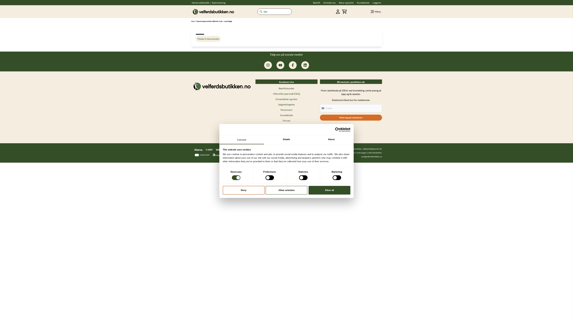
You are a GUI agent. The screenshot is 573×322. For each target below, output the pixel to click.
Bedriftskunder (286, 88)
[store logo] (213, 11)
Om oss (286, 120)
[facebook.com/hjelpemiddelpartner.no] (293, 65)
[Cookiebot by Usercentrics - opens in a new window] (337, 129)
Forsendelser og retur (287, 99)
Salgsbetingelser (286, 104)
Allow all (329, 190)
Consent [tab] (241, 139)
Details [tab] (286, 139)
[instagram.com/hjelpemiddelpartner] (268, 65)
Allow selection (286, 190)
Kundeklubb (286, 115)
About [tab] (331, 139)
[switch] (269, 177)
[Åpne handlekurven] (344, 11)
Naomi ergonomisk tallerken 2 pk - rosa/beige (214, 21)
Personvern (286, 109)
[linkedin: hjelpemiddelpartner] (305, 65)
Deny (243, 190)
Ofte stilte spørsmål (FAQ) (286, 93)
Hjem (193, 21)
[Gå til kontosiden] (338, 11)
